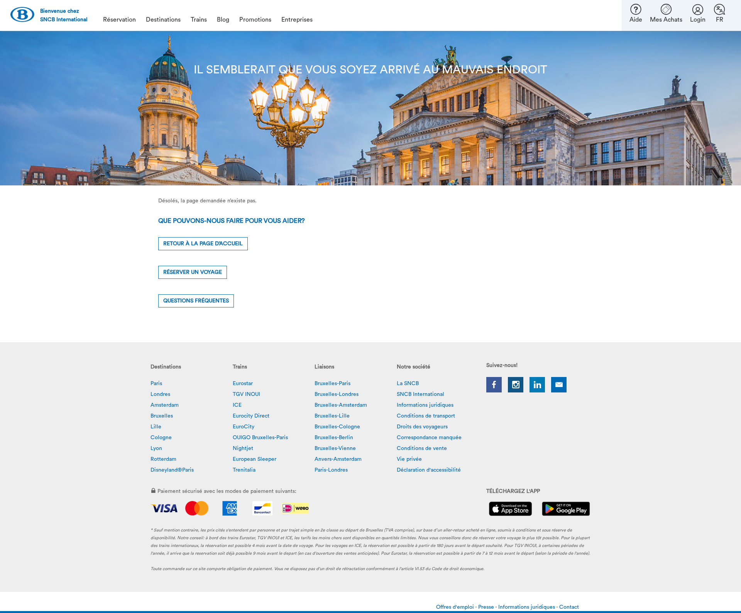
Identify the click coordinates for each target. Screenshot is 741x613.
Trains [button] (199, 20)
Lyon (156, 448)
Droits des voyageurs (422, 427)
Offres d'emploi (455, 607)
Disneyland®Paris (172, 470)
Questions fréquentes (196, 301)
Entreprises (297, 20)
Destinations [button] (163, 20)
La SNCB (408, 383)
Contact (569, 607)
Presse (486, 607)
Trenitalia (244, 470)
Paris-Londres (331, 470)
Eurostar (243, 383)
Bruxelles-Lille (332, 416)
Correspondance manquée (429, 437)
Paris (156, 383)
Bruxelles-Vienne (335, 448)
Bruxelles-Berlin (334, 437)
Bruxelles (162, 416)
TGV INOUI (246, 394)
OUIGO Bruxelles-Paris (260, 437)
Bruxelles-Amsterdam (341, 405)
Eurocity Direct (251, 416)
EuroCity (243, 427)
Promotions (255, 20)
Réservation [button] (119, 20)
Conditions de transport (426, 416)
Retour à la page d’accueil (203, 243)
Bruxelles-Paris (332, 383)
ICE (237, 405)
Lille (156, 427)
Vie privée (409, 459)
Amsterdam (165, 405)
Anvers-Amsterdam (338, 459)
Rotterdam (163, 459)
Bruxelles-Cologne (337, 427)
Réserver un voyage (192, 272)
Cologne (161, 437)
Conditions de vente (422, 448)
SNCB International (420, 394)
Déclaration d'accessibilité (429, 470)
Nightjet (243, 448)
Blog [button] (223, 20)
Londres (160, 394)
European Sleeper (254, 459)
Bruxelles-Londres (337, 394)
